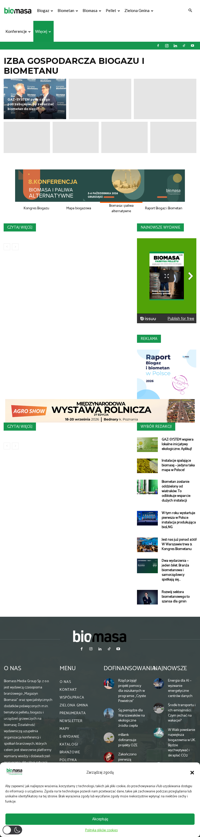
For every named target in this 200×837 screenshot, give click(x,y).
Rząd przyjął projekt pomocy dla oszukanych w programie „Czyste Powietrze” (132, 691)
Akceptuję (100, 819)
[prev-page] (7, 246)
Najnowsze (170, 668)
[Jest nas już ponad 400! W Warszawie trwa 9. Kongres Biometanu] (147, 544)
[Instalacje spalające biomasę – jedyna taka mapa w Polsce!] (147, 466)
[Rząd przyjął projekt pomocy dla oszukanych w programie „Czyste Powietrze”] (109, 683)
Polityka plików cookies (101, 830)
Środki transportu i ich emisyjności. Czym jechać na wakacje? (182, 713)
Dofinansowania (130, 668)
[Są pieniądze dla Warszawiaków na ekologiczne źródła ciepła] (109, 713)
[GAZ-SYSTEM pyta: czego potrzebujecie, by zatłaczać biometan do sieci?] (35, 99)
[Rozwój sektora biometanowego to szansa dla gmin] (147, 597)
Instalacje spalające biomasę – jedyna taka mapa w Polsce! (178, 465)
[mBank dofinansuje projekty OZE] (109, 737)
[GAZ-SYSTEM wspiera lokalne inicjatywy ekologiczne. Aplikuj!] (147, 444)
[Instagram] (167, 46)
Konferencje (16, 31)
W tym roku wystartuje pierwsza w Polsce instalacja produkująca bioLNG (179, 520)
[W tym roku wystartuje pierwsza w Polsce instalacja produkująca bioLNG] (147, 518)
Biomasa (90, 10)
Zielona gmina (136, 10)
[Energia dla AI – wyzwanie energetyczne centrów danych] (158, 683)
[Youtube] (192, 46)
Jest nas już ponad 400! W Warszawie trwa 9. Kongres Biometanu (179, 544)
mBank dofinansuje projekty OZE (128, 740)
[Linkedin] (175, 46)
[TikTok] (184, 46)
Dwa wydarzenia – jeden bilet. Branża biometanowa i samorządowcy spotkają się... (175, 570)
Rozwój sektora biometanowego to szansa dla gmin (176, 596)
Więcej (41, 31)
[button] (192, 772)
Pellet (111, 10)
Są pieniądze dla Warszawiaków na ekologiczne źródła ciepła (131, 718)
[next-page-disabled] (15, 246)
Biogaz (43, 10)
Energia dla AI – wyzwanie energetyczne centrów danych (180, 688)
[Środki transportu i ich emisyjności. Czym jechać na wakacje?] (158, 708)
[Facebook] (158, 46)
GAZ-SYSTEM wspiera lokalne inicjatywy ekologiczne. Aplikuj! (177, 444)
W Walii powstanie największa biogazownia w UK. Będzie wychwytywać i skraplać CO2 (182, 743)
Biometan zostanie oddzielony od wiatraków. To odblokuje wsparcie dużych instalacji (176, 491)
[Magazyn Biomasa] (100, 636)
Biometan (66, 10)
